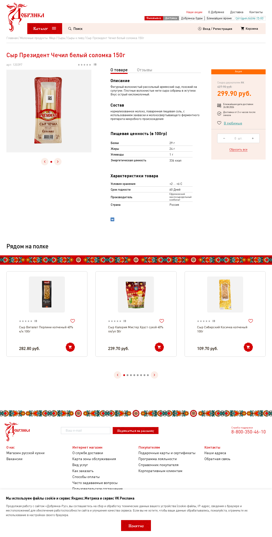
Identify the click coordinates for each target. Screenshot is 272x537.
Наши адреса (215, 453)
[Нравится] (72, 321)
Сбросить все (238, 149)
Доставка (236, 12)
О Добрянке (216, 12)
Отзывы (144, 69)
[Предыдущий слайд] (44, 161)
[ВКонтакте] (112, 220)
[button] (51, 162)
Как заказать (83, 471)
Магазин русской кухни (25, 453)
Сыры (61, 38)
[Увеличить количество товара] (253, 138)
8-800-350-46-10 (248, 432)
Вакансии (14, 459)
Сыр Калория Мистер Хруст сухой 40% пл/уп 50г (135, 329)
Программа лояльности (157, 459)
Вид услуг (80, 465)
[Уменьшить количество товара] (224, 138)
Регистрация (222, 28)
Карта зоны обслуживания (94, 459)
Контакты (256, 12)
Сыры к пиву (75, 38)
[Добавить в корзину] (70, 347)
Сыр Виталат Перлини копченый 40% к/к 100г (46, 329)
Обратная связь (217, 459)
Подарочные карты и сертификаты (167, 453)
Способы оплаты (86, 477)
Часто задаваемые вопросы (95, 483)
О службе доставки (87, 453)
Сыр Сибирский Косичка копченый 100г (222, 329)
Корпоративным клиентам (160, 471)
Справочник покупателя (158, 465)
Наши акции (194, 12)
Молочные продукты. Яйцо (38, 38)
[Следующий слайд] (58, 161)
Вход (206, 28)
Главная (12, 38)
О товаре (119, 69)
